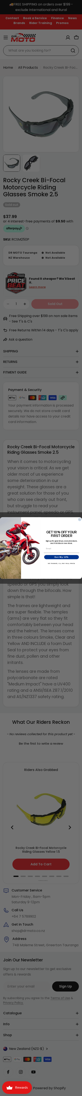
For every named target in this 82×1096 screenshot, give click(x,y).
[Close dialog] (79, 519)
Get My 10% (61, 557)
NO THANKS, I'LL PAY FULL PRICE (61, 563)
